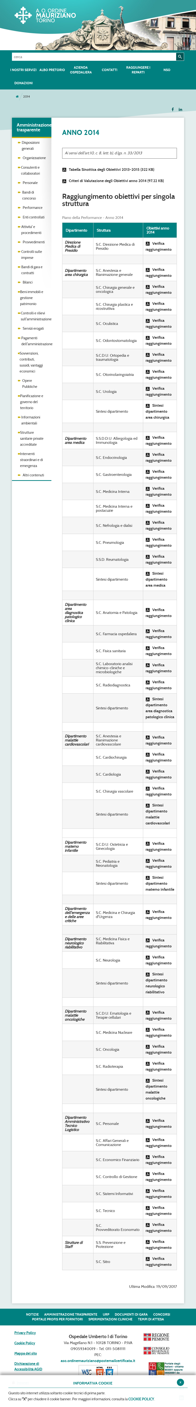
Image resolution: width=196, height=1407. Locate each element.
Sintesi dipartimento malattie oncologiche (156, 1089)
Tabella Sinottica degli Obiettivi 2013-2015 (111, 169)
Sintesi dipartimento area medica (156, 579)
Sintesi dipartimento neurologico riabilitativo (156, 983)
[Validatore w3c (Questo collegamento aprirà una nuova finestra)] (98, 1371)
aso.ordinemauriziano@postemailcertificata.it (98, 1360)
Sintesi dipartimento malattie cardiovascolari (158, 814)
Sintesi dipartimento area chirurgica (157, 411)
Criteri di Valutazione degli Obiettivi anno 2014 (116, 180)
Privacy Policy (25, 1333)
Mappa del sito (25, 1353)
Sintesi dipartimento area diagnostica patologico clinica (160, 708)
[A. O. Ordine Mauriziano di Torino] (48, 14)
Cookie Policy (24, 1343)
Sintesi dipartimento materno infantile (160, 883)
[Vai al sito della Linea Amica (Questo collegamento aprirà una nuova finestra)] (166, 1370)
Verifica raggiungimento (159, 246)
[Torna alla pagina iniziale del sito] (17, 96)
